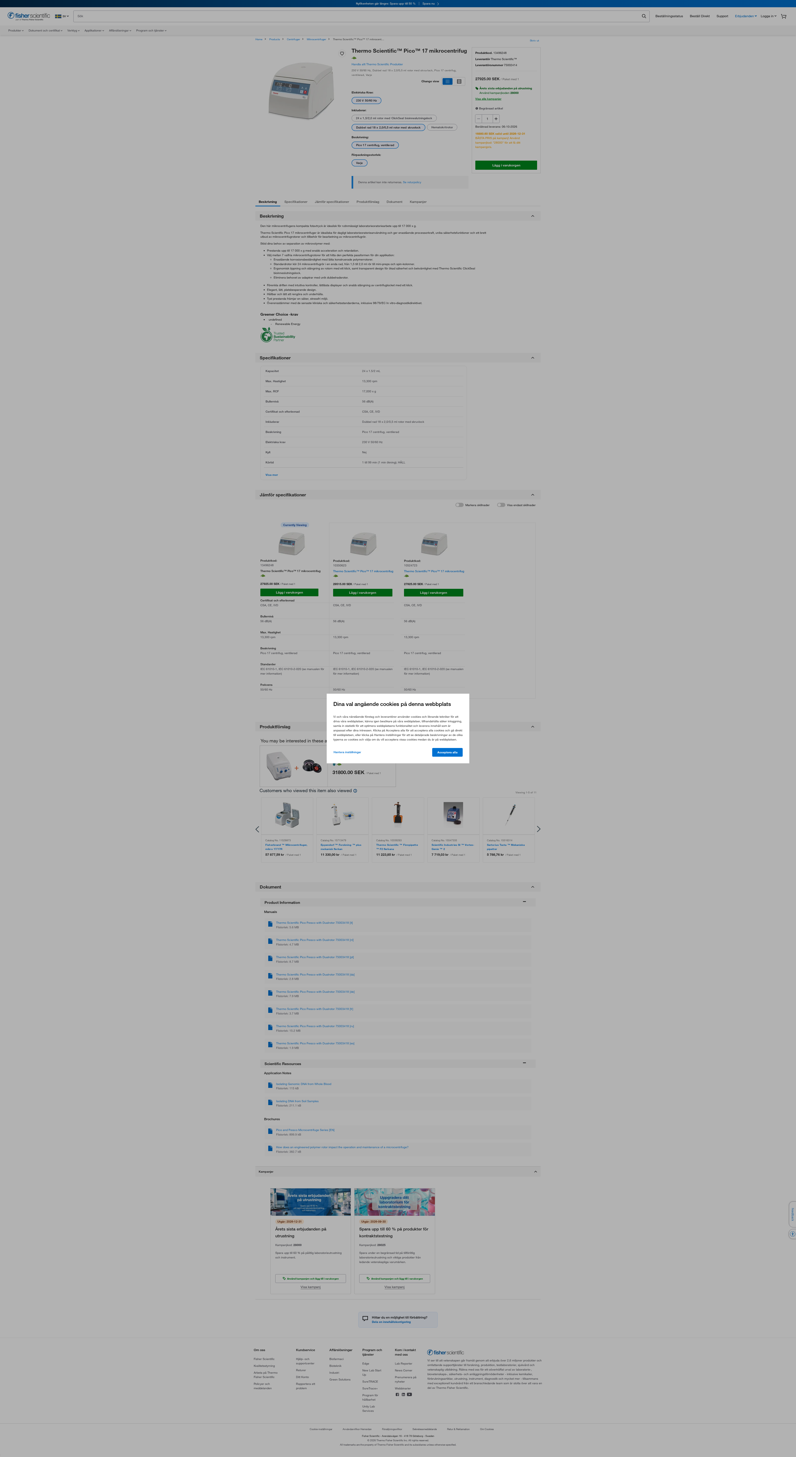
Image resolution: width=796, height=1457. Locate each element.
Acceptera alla (447, 752)
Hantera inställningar (347, 752)
